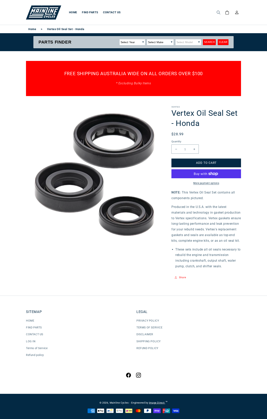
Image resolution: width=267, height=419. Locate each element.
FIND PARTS (34, 327)
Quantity (176, 141)
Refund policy (35, 355)
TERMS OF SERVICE (149, 327)
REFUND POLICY (147, 348)
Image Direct (157, 402)
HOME (30, 320)
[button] (218, 12)
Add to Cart (206, 163)
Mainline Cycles (119, 402)
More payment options (206, 183)
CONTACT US (34, 334)
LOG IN (31, 341)
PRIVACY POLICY (147, 320)
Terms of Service (37, 348)
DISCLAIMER (144, 334)
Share (182, 277)
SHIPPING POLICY (148, 341)
